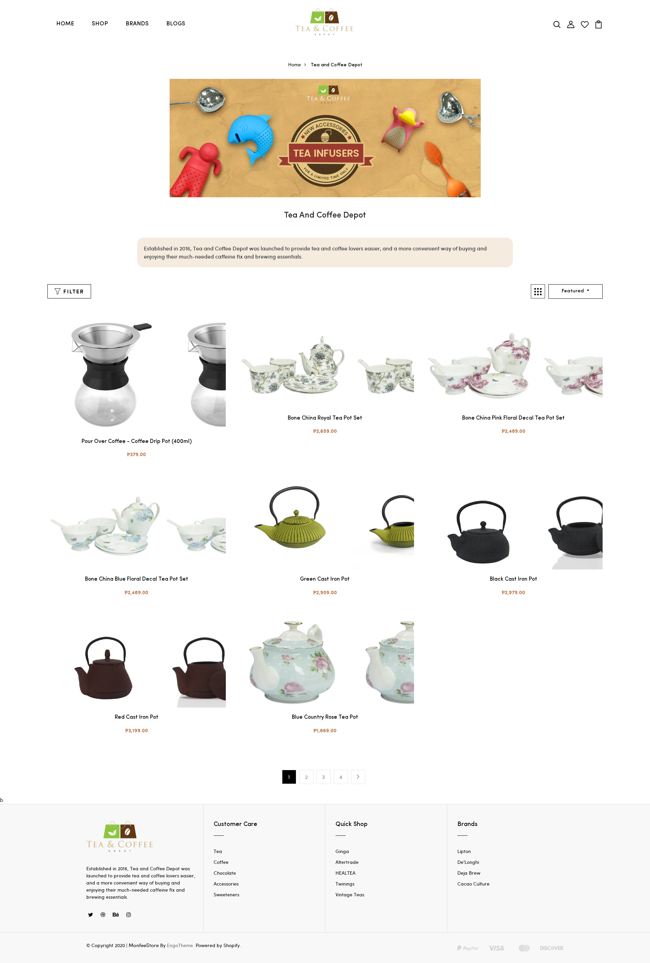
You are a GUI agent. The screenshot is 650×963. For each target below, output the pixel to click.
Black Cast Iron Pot (513, 579)
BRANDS (137, 24)
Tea (218, 851)
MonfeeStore (144, 945)
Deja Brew (468, 873)
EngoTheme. (180, 945)
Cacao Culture (473, 883)
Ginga (342, 851)
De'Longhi (468, 862)
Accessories (226, 883)
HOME (65, 24)
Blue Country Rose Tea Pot (325, 717)
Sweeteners (226, 894)
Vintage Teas (349, 894)
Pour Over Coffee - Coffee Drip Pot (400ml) (137, 441)
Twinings (344, 883)
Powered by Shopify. (217, 945)
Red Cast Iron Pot (136, 717)
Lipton (464, 851)
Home (294, 64)
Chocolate (225, 873)
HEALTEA (345, 873)
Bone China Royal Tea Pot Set (325, 418)
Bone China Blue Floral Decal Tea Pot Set (136, 579)
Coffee (221, 862)
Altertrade (347, 862)
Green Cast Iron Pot (325, 579)
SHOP (100, 24)
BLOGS (175, 24)
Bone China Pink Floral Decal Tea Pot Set (513, 418)
